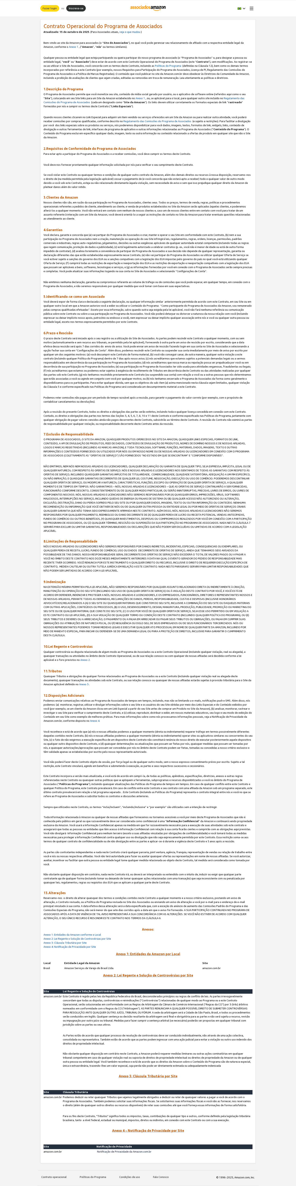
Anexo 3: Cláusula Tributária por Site (65, 942)
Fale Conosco (161, 1177)
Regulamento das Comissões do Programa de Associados (157, 121)
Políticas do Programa (168, 65)
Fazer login (50, 8)
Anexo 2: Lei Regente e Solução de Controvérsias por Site (77, 938)
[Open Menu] (251, 8)
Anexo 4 (94, 720)
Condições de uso (129, 1177)
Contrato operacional (54, 1177)
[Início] (148, 8)
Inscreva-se (76, 8)
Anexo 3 (84, 684)
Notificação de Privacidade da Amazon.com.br (124, 1151)
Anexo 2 (85, 659)
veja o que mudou (129, 31)
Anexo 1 (73, 46)
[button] (241, 8)
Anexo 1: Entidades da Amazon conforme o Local (72, 934)
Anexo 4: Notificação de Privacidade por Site (69, 946)
